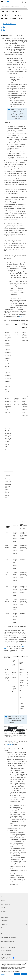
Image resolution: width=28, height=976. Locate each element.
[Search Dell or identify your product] (25, 6)
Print (4, 27)
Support (3, 900)
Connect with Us (5, 904)
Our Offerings (4, 917)
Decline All (17, 974)
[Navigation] (2, 2)
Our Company (4, 920)
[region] (14, 460)
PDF (4, 30)
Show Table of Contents (9, 24)
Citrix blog (22, 316)
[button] (22, 2)
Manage (2, 974)
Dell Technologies (6, 934)
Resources (4, 928)
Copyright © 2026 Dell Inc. (8, 947)
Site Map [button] (3, 908)
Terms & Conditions (6, 950)
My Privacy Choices (6, 958)
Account (3, 897)
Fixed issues (9, 744)
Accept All (24, 974)
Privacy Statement (6, 954)
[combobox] (14, 7)
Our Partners (4, 924)
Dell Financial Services (7, 941)
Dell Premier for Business (8, 937)
